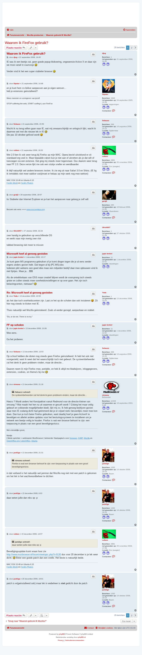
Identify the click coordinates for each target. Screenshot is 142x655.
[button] (135, 48)
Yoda (104, 293)
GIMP (80, 438)
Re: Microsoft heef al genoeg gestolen (29, 292)
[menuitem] (10, 30)
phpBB (62, 634)
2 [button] (131, 47)
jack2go (105, 464)
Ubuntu (34, 441)
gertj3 (104, 201)
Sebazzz (105, 120)
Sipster (105, 94)
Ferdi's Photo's (27, 183)
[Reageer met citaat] (93, 54)
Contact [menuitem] (90, 628)
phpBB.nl (82, 637)
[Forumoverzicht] (39, 15)
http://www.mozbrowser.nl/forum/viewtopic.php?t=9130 (34, 554)
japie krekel (107, 254)
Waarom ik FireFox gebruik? (26, 43)
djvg (104, 53)
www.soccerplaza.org (35, 209)
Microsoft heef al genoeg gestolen (27, 253)
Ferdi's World (12, 183)
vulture (105, 156)
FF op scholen (15, 324)
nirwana (105, 395)
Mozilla (87, 438)
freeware (73, 438)
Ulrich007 (106, 227)
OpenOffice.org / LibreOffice (18, 441)
